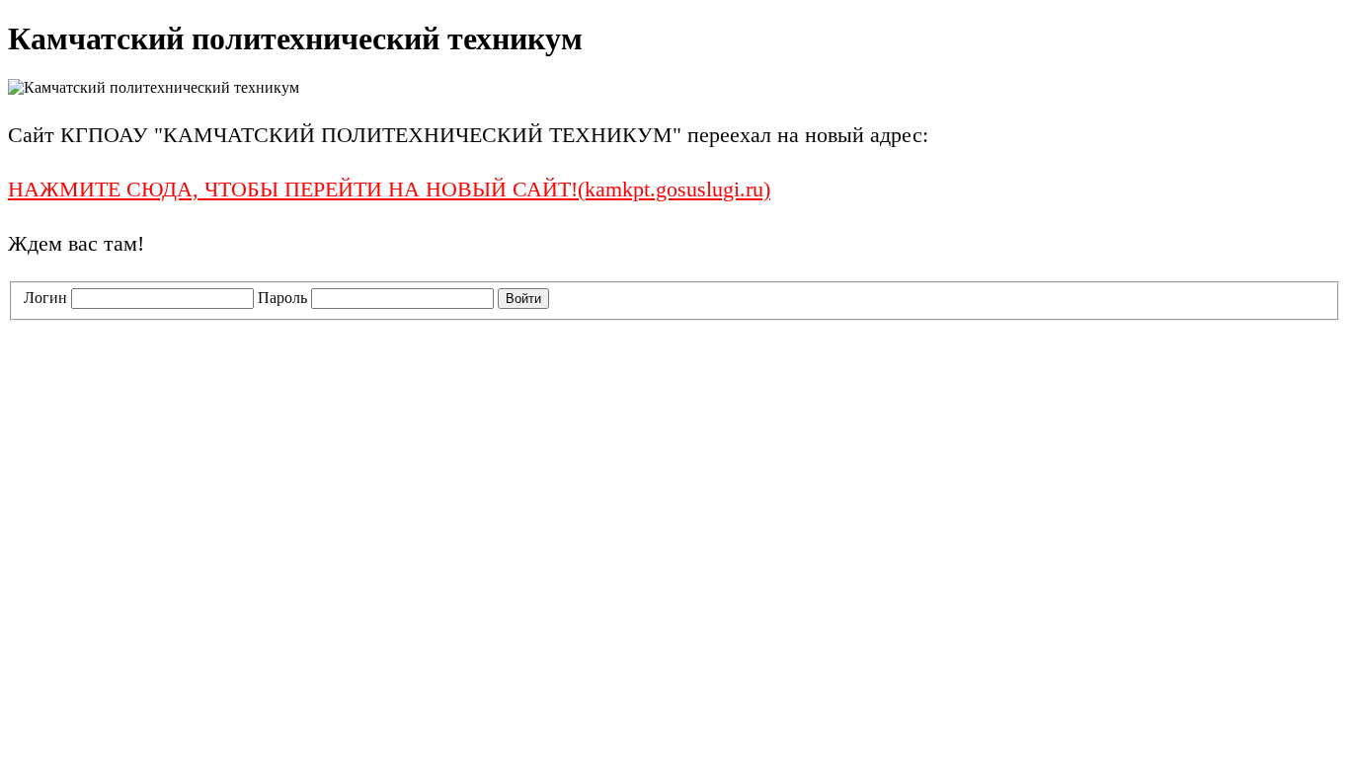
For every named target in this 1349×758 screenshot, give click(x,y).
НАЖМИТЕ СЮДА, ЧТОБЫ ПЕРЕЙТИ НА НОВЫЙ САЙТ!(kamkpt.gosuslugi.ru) (389, 189)
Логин (45, 297)
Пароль (282, 297)
